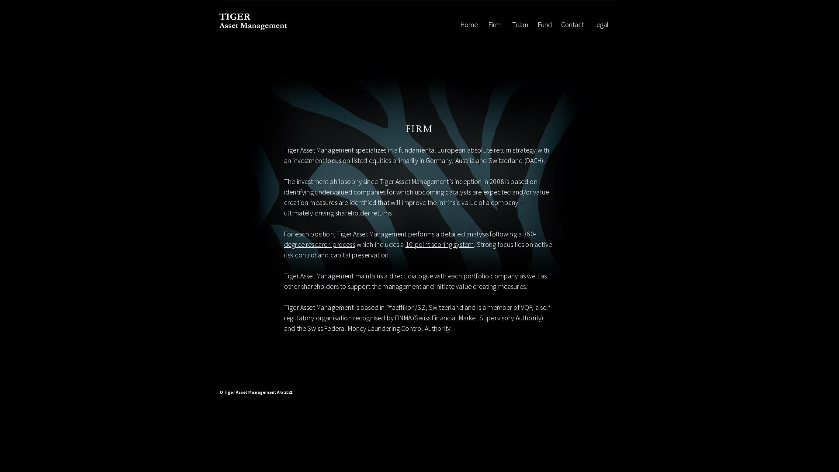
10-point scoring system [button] (440, 244)
